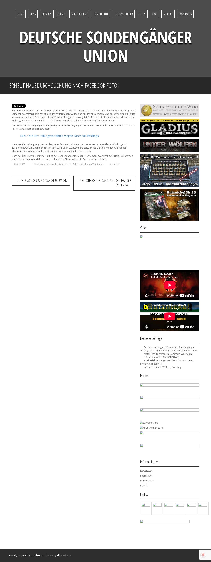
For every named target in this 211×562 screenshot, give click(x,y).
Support (168, 14)
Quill (56, 555)
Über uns (47, 14)
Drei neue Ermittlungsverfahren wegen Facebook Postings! (59, 136)
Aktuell (36, 164)
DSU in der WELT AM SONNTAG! (161, 357)
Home (21, 14)
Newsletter (146, 470)
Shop (154, 14)
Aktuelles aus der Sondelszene (56, 164)
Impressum (146, 475)
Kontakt (144, 485)
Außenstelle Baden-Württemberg (89, 164)
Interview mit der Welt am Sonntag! (162, 367)
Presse (61, 14)
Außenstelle (101, 14)
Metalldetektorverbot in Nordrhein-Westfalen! (168, 353)
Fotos (142, 14)
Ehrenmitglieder (124, 14)
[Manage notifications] (203, 554)
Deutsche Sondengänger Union (105, 46)
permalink (114, 164)
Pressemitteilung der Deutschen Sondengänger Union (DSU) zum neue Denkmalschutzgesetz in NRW (168, 349)
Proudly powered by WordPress (26, 555)
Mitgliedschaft (79, 14)
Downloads (185, 14)
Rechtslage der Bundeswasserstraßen (42, 180)
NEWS (33, 14)
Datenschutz (147, 480)
